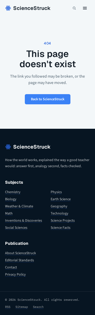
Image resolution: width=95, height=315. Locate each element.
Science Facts (60, 227)
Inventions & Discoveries (23, 220)
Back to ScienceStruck (47, 99)
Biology (10, 199)
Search (38, 307)
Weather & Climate (19, 206)
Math (9, 213)
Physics (56, 192)
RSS (7, 307)
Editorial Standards (19, 260)
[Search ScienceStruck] (74, 8)
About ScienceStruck (20, 253)
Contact (11, 267)
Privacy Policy (15, 274)
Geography (59, 206)
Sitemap (21, 307)
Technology (59, 213)
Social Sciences (16, 227)
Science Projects (63, 220)
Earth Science (61, 199)
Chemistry (13, 192)
